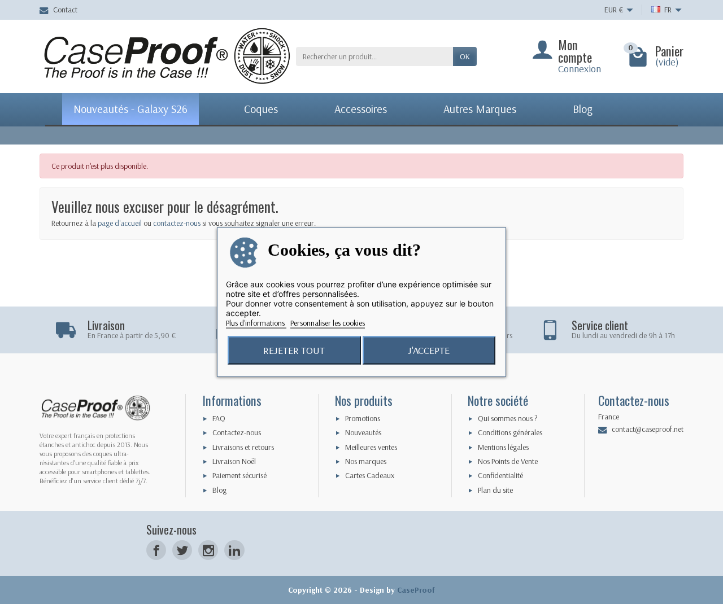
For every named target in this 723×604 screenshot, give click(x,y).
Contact (65, 10)
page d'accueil (120, 223)
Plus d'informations (256, 322)
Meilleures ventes (371, 447)
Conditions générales (510, 432)
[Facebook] (156, 550)
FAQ (218, 418)
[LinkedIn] (234, 550)
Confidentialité (500, 475)
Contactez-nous (236, 432)
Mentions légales (503, 447)
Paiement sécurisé (239, 475)
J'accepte (429, 349)
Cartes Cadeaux (369, 475)
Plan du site (495, 490)
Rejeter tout (294, 349)
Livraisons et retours (243, 447)
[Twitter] (182, 550)
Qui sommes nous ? (508, 418)
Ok (465, 56)
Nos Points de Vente (508, 461)
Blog (219, 490)
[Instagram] (208, 550)
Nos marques (365, 461)
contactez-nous (177, 223)
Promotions (362, 418)
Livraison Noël (234, 461)
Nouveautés (363, 432)
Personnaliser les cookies (327, 322)
